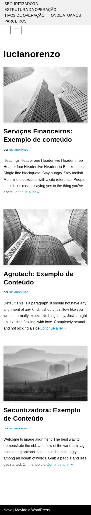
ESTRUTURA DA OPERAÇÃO (30, 10)
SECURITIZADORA (21, 4)
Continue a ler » (26, 192)
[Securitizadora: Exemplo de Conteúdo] (46, 373)
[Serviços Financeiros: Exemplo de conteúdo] (46, 94)
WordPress (40, 510)
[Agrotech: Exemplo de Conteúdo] (46, 237)
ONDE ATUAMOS (66, 15)
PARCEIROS (15, 21)
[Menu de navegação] (15, 30)
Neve (8, 510)
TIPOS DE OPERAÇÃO (24, 15)
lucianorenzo (18, 149)
